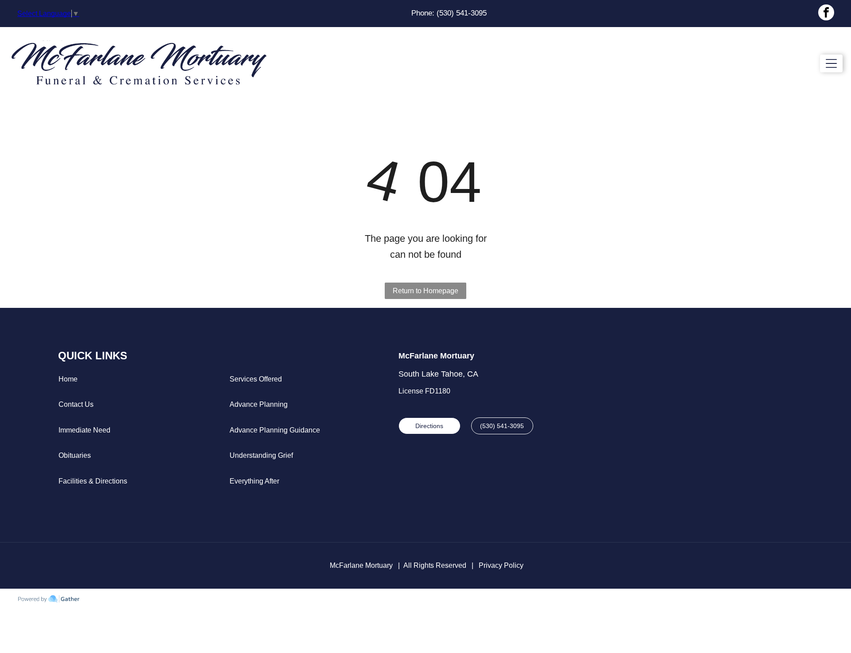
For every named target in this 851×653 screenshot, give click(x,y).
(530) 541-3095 (462, 13)
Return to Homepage (425, 291)
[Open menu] (831, 63)
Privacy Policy (501, 565)
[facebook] (826, 13)
